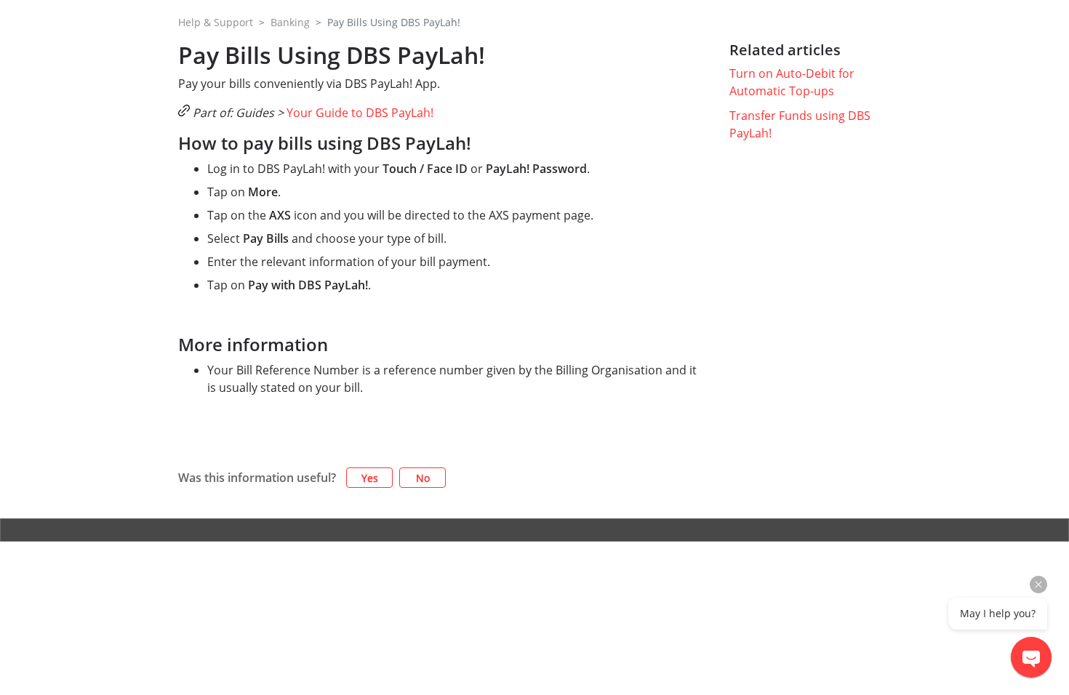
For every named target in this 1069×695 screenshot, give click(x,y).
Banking (290, 22)
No (423, 478)
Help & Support (215, 22)
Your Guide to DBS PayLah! (360, 113)
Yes (369, 478)
